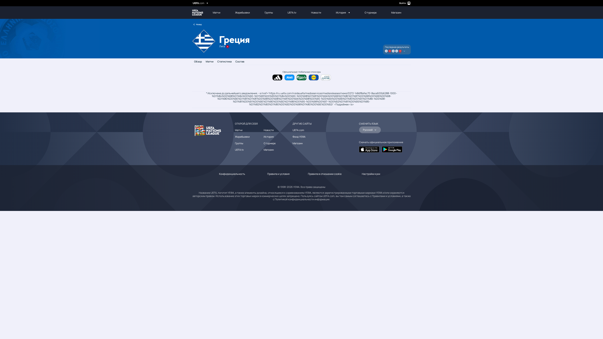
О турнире (270, 143)
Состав (239, 61)
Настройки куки (371, 174)
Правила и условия (278, 174)
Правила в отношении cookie (325, 174)
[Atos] (289, 77)
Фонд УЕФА (299, 136)
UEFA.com (298, 130)
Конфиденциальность (232, 174)
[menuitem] (220, 13)
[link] (216, 13)
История (269, 136)
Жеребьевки (242, 136)
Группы (239, 143)
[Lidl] (314, 77)
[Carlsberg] (301, 77)
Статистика (224, 61)
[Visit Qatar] (326, 77)
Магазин (269, 149)
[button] (343, 13)
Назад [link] (199, 24)
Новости (269, 130)
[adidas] (277, 77)
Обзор (198, 61)
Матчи (210, 61)
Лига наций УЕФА (197, 13)
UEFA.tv (239, 149)
